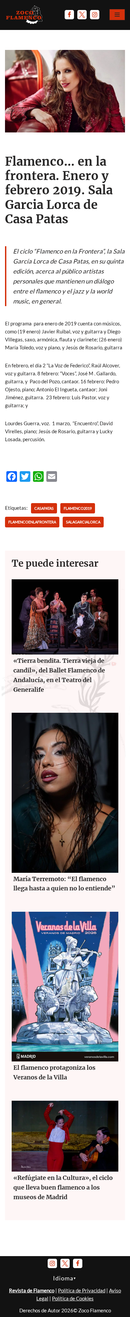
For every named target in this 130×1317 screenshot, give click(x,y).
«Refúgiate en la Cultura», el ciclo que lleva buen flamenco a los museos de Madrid (63, 1187)
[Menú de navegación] (117, 14)
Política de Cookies (73, 1298)
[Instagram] (94, 14)
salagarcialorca (83, 522)
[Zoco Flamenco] (25, 15)
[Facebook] (69, 14)
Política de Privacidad (81, 1290)
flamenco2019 (78, 508)
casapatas (44, 508)
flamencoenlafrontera (32, 522)
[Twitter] (82, 14)
